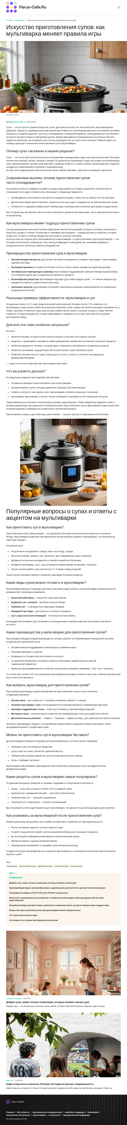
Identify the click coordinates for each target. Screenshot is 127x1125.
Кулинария (93, 1112)
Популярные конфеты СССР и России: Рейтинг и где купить (63, 892)
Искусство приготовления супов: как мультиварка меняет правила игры (63, 910)
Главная (9, 20)
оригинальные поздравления (47, 1112)
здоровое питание (45, 866)
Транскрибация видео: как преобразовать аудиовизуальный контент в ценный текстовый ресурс (63, 887)
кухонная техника (61, 866)
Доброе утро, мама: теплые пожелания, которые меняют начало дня (63, 882)
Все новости (23, 1112)
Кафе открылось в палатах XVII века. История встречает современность (63, 1051)
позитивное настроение (18, 1115)
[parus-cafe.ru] (11, 7)
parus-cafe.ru (18, 1102)
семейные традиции (13, 998)
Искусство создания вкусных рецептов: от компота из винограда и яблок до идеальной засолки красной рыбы (63, 899)
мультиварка (20, 20)
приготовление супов (27, 866)
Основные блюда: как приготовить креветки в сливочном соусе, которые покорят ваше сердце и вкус (63, 905)
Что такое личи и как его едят (63, 915)
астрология (54, 1115)
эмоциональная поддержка (76, 1115)
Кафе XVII (9, 1080)
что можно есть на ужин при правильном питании (63, 920)
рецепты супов (76, 866)
